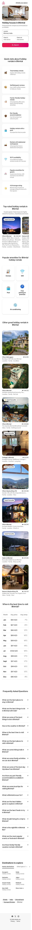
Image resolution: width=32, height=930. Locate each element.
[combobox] (15, 33)
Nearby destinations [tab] (8, 866)
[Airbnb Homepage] (3, 3)
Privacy (13, 921)
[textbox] (9, 39)
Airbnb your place (21, 3)
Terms (18, 921)
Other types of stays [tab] (23, 866)
